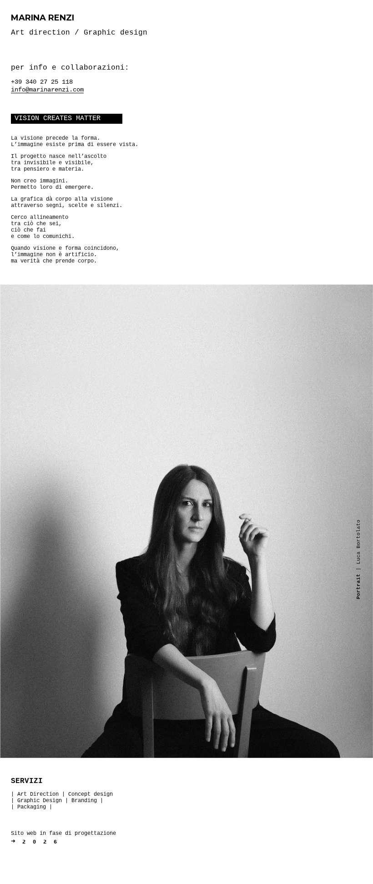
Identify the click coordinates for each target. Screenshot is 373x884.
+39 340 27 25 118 (42, 82)
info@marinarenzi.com (47, 89)
